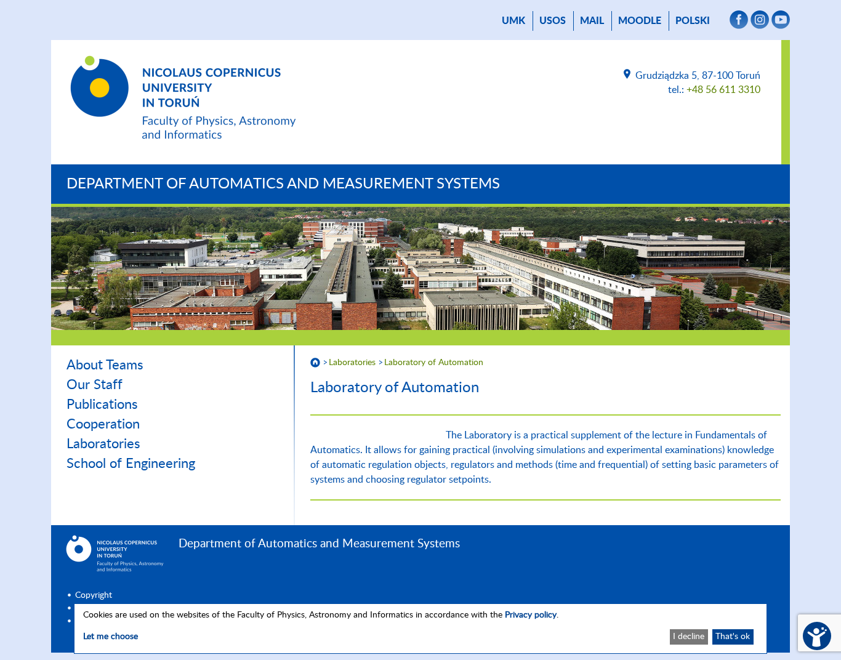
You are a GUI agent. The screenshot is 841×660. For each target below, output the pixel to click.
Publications (102, 404)
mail (592, 21)
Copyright (93, 595)
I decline (688, 636)
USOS (552, 21)
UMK (513, 21)
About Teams (104, 365)
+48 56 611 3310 (723, 90)
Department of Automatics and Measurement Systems (283, 184)
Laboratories (103, 444)
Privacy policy (531, 615)
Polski (692, 21)
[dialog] (420, 628)
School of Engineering (130, 463)
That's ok (732, 636)
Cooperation (103, 424)
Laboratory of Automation (433, 362)
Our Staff (94, 385)
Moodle (639, 21)
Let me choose (110, 636)
